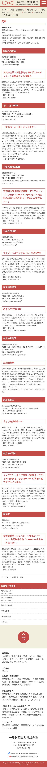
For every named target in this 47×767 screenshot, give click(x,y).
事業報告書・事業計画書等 (19, 697)
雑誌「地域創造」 (25, 679)
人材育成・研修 (8, 656)
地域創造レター (32, 10)
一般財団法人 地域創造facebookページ (25, 754)
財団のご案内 (7, 691)
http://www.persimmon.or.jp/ (12, 301)
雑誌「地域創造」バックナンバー (7, 599)
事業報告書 (5, 611)
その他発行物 (6, 616)
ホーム (4, 10)
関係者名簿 (37, 694)
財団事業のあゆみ (23, 694)
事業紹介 (6, 653)
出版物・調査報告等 (17, 10)
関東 (22, 577)
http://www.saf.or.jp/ (9, 119)
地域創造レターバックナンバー (6, 592)
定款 (4, 697)
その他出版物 (14, 682)
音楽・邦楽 (22, 656)
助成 (37, 659)
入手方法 (4, 622)
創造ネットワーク (9, 659)
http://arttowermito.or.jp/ (10, 64)
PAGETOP (23, 638)
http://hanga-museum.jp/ (10, 467)
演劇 (39, 656)
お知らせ (6, 668)
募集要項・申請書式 (10, 725)
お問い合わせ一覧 (23, 748)
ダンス (32, 656)
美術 (21, 659)
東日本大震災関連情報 (21, 685)
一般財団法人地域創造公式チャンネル (24, 757)
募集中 (5, 671)
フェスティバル (20, 662)
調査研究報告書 (6, 605)
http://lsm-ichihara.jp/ (9, 245)
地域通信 (15, 577)
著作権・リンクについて (30, 700)
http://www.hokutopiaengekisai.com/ (14, 413)
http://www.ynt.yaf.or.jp (10, 528)
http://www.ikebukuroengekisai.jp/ (14, 355)
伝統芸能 (29, 659)
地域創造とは (7, 694)
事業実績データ (27, 725)
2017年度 (27, 12)
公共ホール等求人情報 (11, 709)
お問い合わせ (12, 700)
